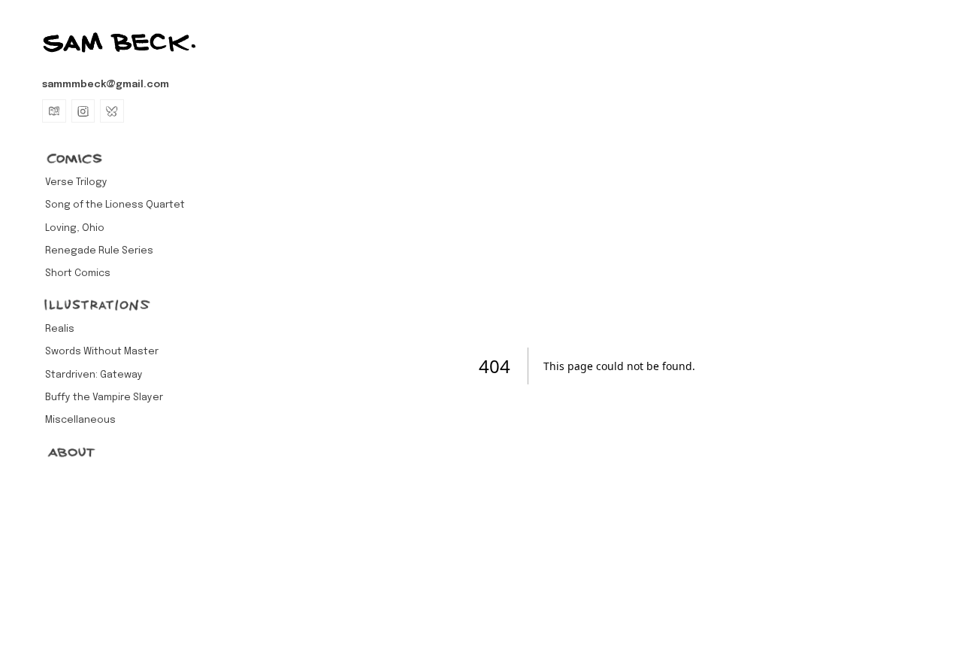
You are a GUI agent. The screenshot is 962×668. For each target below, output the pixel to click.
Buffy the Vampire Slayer (104, 397)
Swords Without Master (102, 352)
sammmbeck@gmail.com (105, 85)
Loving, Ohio (74, 228)
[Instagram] (83, 111)
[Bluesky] (112, 111)
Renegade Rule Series (99, 251)
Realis (59, 329)
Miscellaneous (80, 420)
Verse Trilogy (76, 182)
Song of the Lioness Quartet (115, 205)
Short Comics (77, 273)
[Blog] (54, 111)
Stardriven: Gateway (94, 375)
